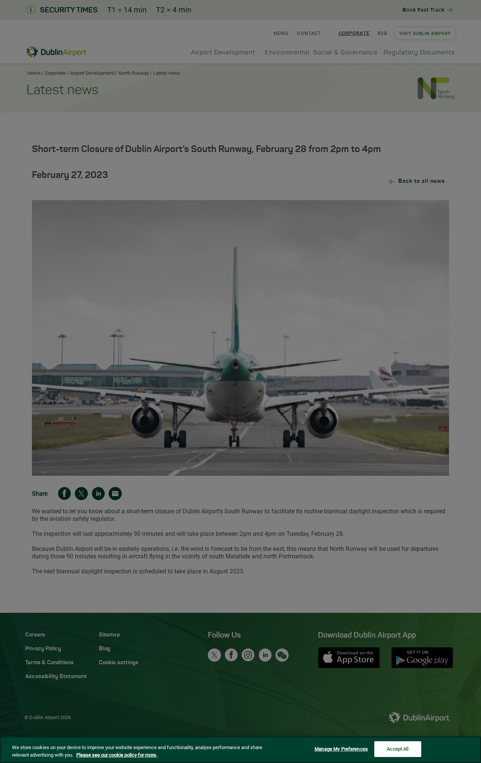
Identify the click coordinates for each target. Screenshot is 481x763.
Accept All (397, 749)
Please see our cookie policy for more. (116, 755)
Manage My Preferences (341, 749)
